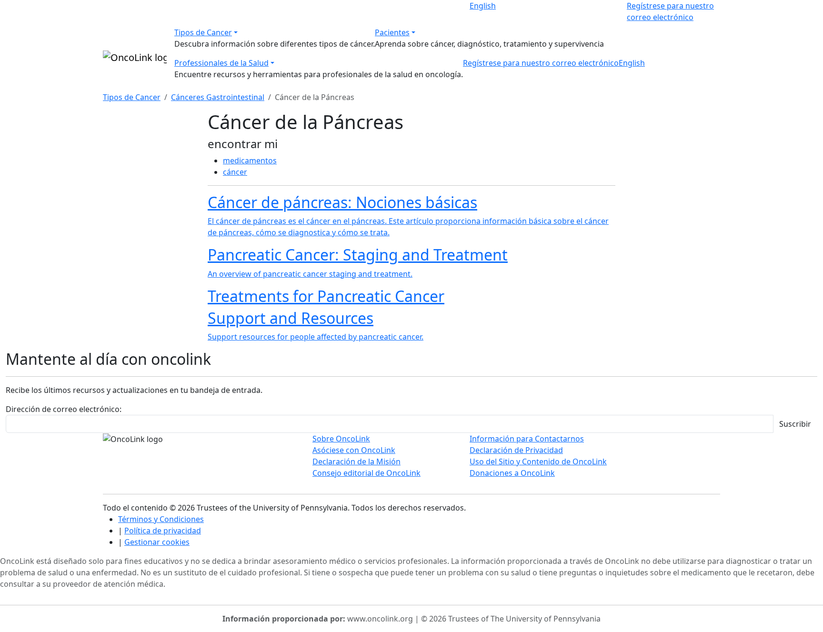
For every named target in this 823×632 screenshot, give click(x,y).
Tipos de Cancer (203, 32)
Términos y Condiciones (161, 519)
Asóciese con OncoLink (353, 450)
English (483, 5)
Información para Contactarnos (527, 438)
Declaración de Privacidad (516, 450)
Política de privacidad (162, 530)
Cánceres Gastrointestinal (217, 97)
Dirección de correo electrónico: (63, 409)
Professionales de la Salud (221, 63)
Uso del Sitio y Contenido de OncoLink (538, 461)
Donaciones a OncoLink (512, 473)
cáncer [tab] (235, 172)
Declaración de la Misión (356, 461)
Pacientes (392, 32)
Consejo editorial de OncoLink (366, 473)
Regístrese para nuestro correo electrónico (541, 63)
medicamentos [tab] (250, 160)
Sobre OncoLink (341, 438)
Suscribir (795, 424)
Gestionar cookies (157, 542)
